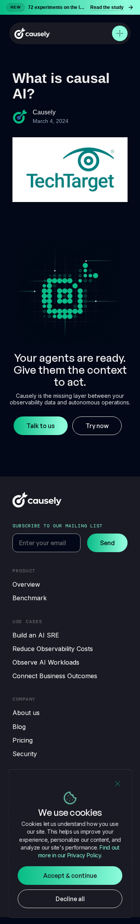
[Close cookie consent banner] (117, 783)
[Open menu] (120, 33)
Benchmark (29, 598)
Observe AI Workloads (45, 662)
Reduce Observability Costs (52, 649)
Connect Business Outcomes (54, 676)
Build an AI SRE (35, 635)
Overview (26, 584)
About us (26, 713)
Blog (19, 727)
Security (24, 754)
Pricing (22, 740)
